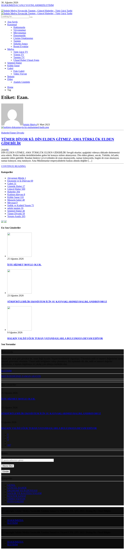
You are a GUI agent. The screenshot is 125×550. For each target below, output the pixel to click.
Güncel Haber (16, 189)
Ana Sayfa (12, 22)
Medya (10, 49)
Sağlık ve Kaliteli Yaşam (20, 205)
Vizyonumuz (19, 30)
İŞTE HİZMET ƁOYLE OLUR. (24, 264)
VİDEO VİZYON (16, 498)
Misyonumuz (19, 32)
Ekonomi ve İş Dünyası (20, 180)
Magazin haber (16, 200)
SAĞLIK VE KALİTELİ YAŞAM (24, 493)
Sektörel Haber (14, 63)
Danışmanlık (19, 35)
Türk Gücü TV (20, 52)
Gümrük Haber (16, 186)
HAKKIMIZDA (15, 520)
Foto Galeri (18, 71)
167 (9, 445)
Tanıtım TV (19, 57)
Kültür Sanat (13, 65)
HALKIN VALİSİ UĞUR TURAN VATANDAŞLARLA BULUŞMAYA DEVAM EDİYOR (55, 338)
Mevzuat (12, 202)
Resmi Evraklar (20, 46)
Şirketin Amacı (20, 43)
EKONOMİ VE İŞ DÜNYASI (22, 490)
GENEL (11, 485)
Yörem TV (18, 54)
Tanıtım (17, 41)
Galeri (10, 68)
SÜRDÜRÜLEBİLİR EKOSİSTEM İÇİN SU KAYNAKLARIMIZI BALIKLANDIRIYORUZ (57, 301)
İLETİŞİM (12, 523)
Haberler (5, 132)
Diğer (10, 79)
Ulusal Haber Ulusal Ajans (26, 60)
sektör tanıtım (15, 208)
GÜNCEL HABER (17, 487)
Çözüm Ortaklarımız (23, 38)
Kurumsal (12, 24)
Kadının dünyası (16, 194)
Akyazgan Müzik (16, 178)
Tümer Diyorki (17, 132)
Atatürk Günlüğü (21, 82)
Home (10, 87)
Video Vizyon (20, 73)
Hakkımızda (19, 27)
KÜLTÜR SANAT (16, 496)
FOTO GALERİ (15, 501)
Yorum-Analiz (16, 216)
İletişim (10, 76)
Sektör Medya (30, 124)
